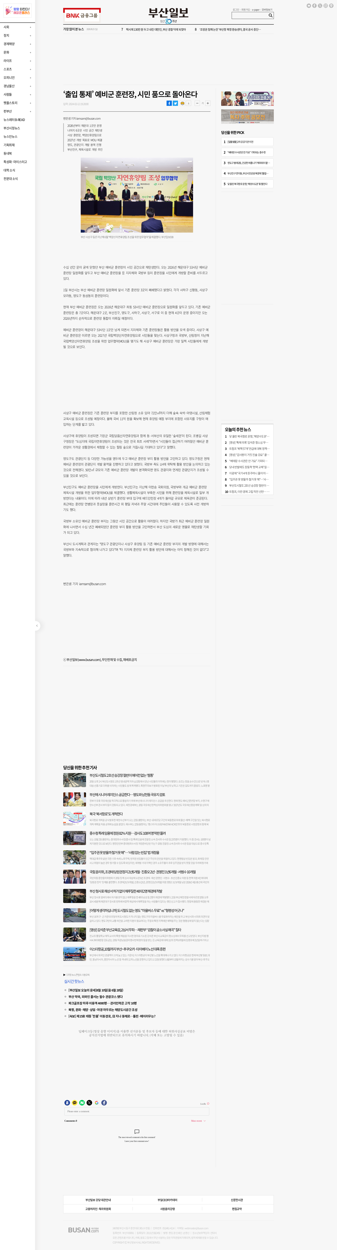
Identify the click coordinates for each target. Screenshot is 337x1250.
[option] (189, 29)
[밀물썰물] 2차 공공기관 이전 (240, 141)
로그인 (236, 9)
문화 (6, 52)
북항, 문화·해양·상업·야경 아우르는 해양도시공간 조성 (102, 1009)
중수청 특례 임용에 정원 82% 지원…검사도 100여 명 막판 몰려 (128, 833)
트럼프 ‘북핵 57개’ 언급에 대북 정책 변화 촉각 (253, 448)
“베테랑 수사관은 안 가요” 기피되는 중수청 (246, 152)
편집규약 (237, 1209)
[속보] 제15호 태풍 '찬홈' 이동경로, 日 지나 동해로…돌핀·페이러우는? (111, 1016)
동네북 (8, 153)
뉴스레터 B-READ (14, 119)
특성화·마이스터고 (15, 161)
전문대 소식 (11, 178)
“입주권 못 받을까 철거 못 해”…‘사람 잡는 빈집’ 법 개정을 (124, 852)
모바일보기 (267, 9)
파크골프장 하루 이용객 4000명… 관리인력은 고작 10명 (102, 1003)
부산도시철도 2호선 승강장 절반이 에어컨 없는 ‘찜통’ (122, 775)
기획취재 (9, 145)
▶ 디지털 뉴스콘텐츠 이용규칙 (76, 974)
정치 (6, 35)
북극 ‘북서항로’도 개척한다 (106, 813)
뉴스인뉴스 (10, 136)
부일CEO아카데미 (167, 1200)
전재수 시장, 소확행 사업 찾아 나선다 (219, 29)
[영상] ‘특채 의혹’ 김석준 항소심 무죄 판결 (251, 442)
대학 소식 (9, 170)
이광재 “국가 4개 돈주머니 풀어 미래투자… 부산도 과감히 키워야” (264, 473)
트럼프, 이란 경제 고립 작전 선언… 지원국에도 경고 (256, 491)
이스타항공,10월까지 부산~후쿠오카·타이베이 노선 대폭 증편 (127, 949)
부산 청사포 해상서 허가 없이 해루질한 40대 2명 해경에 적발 (126, 891)
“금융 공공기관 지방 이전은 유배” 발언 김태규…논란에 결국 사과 (161, 29)
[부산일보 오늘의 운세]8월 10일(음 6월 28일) (95, 990)
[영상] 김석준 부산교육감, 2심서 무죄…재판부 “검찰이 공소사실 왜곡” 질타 (135, 929)
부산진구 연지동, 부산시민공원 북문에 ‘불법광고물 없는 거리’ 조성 (256, 173)
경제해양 (9, 43)
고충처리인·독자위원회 (98, 1209)
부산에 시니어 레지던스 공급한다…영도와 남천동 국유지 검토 (127, 794)
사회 (6, 27)
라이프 (8, 60)
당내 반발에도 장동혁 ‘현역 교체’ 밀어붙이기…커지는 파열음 (261, 467)
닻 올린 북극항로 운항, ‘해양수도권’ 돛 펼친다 (247, 184)
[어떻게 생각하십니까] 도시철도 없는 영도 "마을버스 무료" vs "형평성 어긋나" (137, 910)
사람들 (8, 94)
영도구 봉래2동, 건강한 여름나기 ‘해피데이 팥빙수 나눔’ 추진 (254, 162)
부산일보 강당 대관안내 (98, 1200)
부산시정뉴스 (12, 128)
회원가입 (245, 9)
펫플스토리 (10, 102)
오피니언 (9, 77)
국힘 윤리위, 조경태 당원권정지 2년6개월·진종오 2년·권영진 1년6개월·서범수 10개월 (143, 871)
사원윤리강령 (167, 1209)
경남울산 (9, 86)
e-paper (256, 9)
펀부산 (8, 111)
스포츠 (8, 69)
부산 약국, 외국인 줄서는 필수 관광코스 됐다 (95, 996)
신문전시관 (237, 1200)
